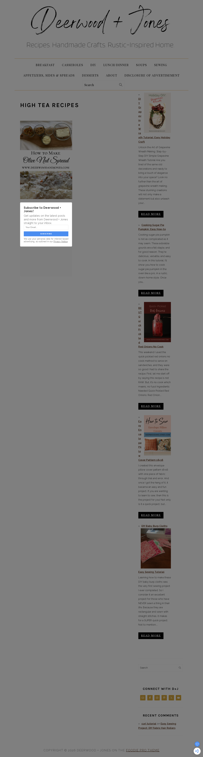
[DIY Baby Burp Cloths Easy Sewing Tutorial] (156, 548)
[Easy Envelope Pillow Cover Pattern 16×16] (157, 435)
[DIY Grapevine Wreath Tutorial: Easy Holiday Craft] (157, 113)
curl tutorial (148, 723)
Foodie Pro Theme (142, 750)
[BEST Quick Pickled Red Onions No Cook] (157, 322)
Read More (151, 214)
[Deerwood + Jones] (101, 56)
